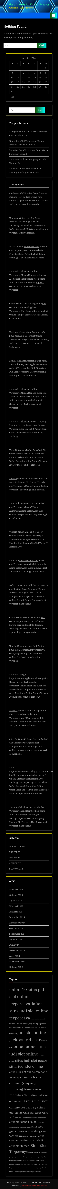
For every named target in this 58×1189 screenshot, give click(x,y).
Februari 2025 (16, 906)
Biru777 (13, 710)
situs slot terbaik (33, 1140)
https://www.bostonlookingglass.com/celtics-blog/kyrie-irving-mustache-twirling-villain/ (31, 775)
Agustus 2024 (16, 939)
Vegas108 (14, 450)
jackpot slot (33, 1024)
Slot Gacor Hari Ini (28, 503)
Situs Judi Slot (29, 585)
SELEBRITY (15, 863)
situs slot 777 (30, 1118)
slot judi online (23, 1168)
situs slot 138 (20, 1118)
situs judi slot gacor (31, 1060)
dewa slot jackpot (21, 1024)
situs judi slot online (26, 1066)
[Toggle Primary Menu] (53, 15)
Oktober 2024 (16, 928)
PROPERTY (14, 852)
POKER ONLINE (17, 846)
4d (25, 739)
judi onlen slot (19, 1027)
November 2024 (17, 922)
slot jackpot (43, 1157)
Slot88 (12, 193)
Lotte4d (13, 478)
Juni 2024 (14, 944)
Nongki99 (14, 646)
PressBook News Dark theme (34, 1185)
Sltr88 (12, 807)
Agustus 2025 (16, 900)
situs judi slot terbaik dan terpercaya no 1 (28, 1112)
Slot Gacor (36, 218)
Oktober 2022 (16, 966)
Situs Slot (25, 421)
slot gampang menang (31, 1157)
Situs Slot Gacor (31, 246)
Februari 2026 (16, 889)
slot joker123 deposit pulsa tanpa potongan (25, 1160)
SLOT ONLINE (16, 868)
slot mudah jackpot (36, 1168)
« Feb (11, 96)
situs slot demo (40, 1118)
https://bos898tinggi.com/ (21, 678)
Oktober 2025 (16, 895)
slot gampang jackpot (36, 1152)
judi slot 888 (39, 1027)
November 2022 (17, 961)
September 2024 (17, 933)
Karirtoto (13, 332)
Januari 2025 (15, 911)
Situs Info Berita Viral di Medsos (29, 4)
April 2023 (14, 955)
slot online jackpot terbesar (31, 1172)
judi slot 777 (29, 1027)
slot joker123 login (30, 1164)
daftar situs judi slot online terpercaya (28, 1011)
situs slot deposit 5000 (23, 1121)
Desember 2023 (17, 950)
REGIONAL (14, 857)
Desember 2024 (17, 917)
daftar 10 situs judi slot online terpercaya (27, 996)
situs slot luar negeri (30, 1136)
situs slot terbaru (19, 1146)
